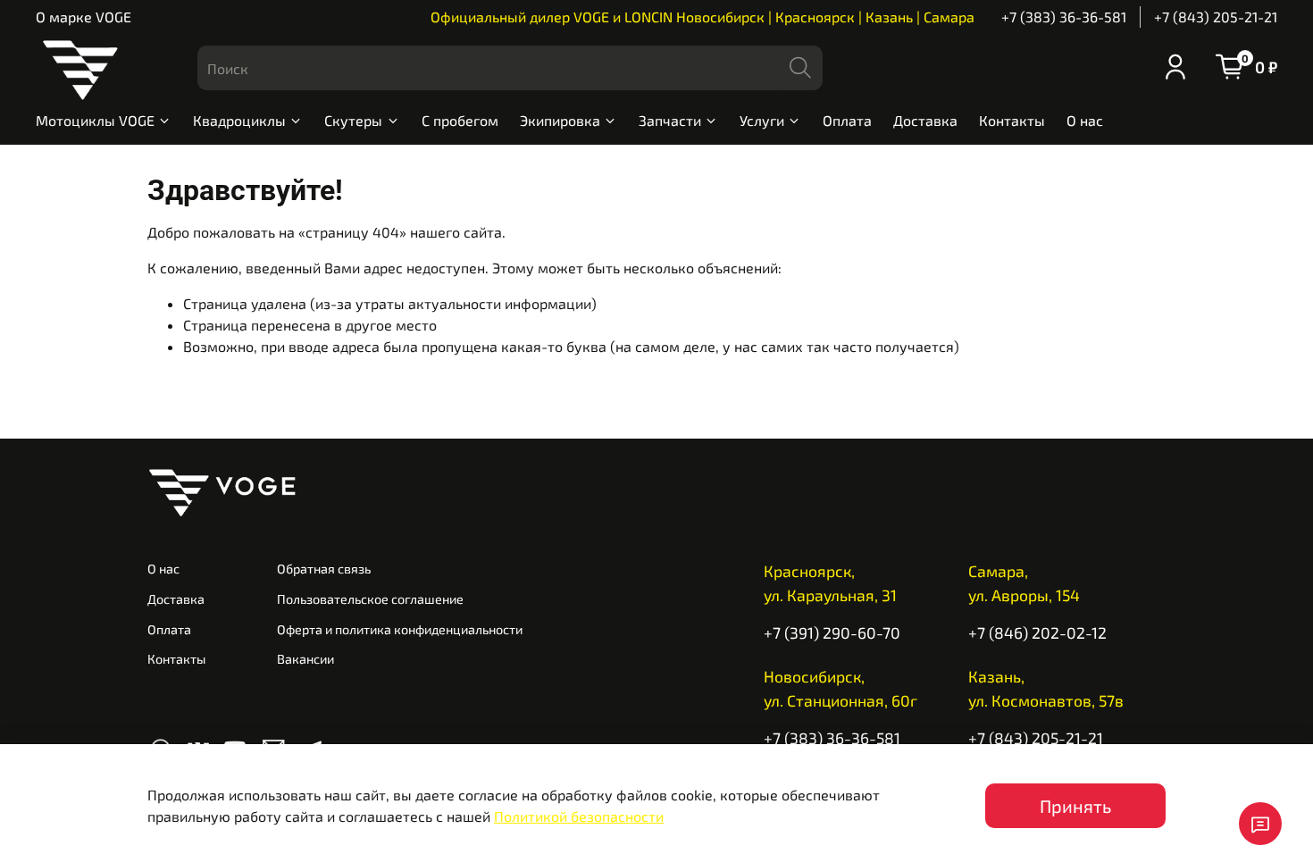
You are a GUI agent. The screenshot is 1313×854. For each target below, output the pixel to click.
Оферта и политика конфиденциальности (400, 629)
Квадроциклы (239, 120)
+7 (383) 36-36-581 (1063, 16)
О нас (1084, 120)
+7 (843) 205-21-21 (1215, 16)
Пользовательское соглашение (370, 599)
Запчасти (670, 120)
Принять (1075, 805)
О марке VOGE (83, 16)
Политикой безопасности (579, 816)
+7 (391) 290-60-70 (832, 632)
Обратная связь (324, 568)
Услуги (762, 120)
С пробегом (460, 120)
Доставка (925, 120)
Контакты (1012, 120)
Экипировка (560, 120)
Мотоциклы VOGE (95, 120)
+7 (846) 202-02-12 (1037, 632)
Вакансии (305, 658)
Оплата (847, 120)
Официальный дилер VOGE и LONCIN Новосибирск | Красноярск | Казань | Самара (702, 16)
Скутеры (353, 120)
